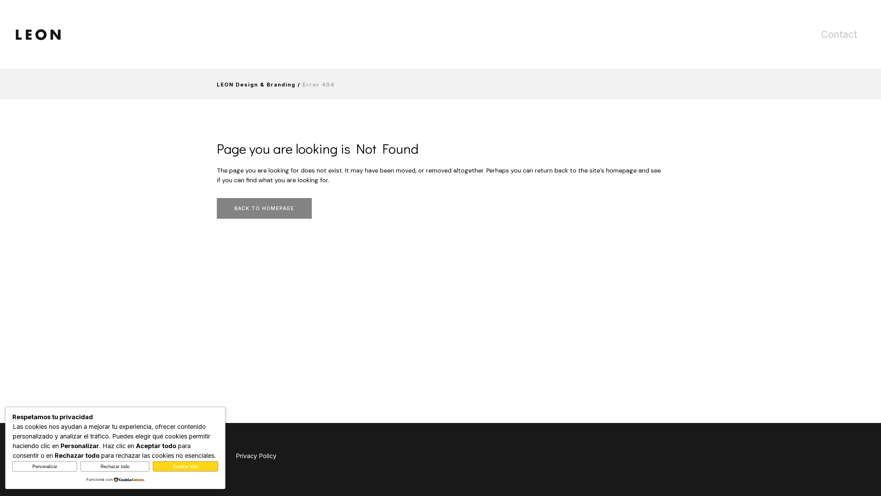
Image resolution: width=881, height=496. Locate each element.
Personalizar (44, 466)
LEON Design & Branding (256, 84)
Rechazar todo (114, 466)
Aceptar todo (185, 466)
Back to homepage (264, 208)
